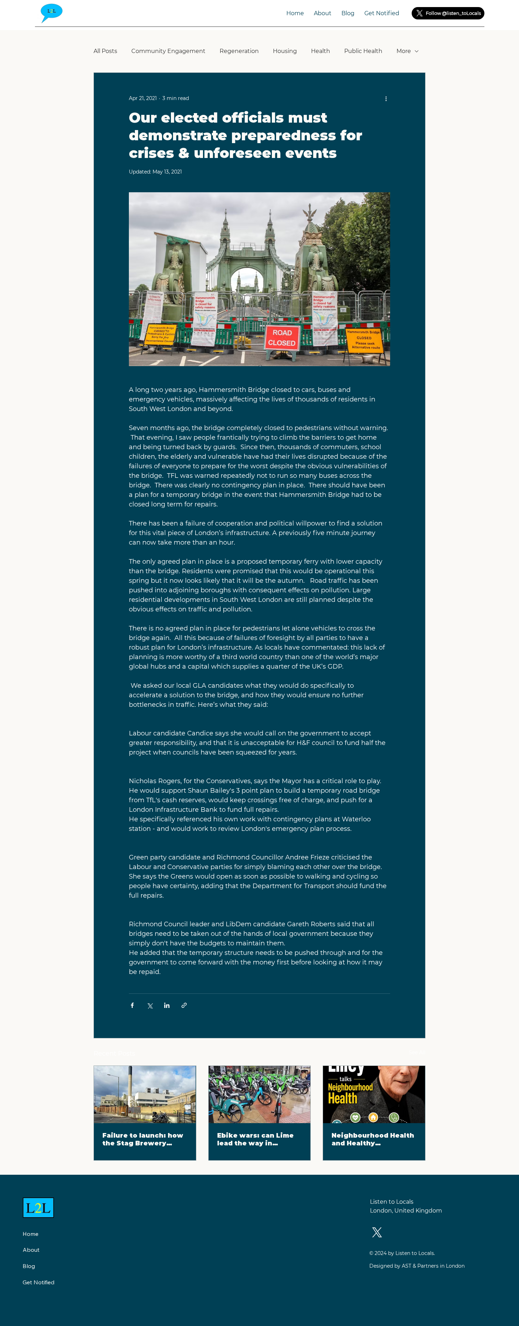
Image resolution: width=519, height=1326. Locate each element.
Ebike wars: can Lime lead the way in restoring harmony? (255, 1139)
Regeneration (239, 51)
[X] (419, 13)
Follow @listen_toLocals (453, 13)
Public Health (363, 51)
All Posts (105, 51)
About (31, 1249)
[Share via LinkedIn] (166, 1005)
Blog (29, 1265)
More (403, 51)
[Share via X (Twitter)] (149, 1005)
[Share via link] (184, 1005)
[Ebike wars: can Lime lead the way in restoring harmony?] (260, 1094)
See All (417, 1052)
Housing (285, 51)
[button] (382, 13)
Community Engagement (168, 51)
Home (30, 1233)
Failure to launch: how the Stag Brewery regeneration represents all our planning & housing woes (142, 1139)
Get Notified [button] (38, 1282)
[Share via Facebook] (132, 1005)
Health (320, 51)
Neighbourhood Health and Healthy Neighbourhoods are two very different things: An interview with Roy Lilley (373, 1139)
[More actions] (386, 98)
